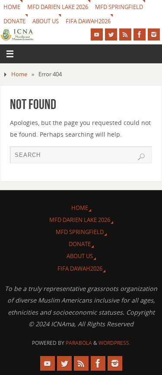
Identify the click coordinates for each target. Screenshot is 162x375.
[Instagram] (154, 34)
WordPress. (114, 343)
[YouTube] (97, 34)
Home (19, 74)
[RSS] (125, 34)
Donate (14, 21)
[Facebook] (139, 34)
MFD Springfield (119, 7)
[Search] (141, 157)
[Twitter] (111, 34)
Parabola (79, 343)
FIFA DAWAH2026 (88, 21)
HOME (11, 7)
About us (45, 21)
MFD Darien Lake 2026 (57, 7)
